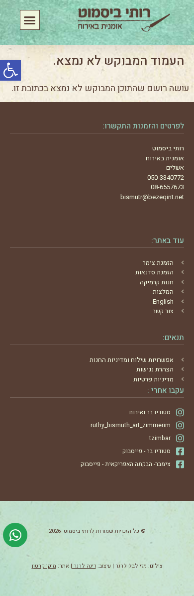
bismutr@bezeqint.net (152, 197)
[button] (10, 70)
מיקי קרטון (44, 566)
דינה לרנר (84, 566)
